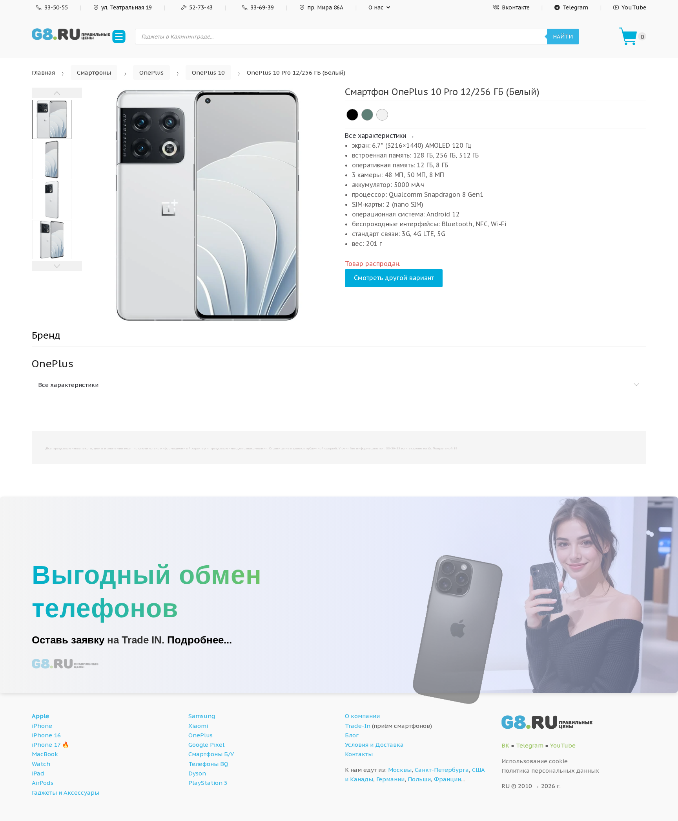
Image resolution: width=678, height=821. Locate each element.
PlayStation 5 (208, 782)
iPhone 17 (46, 744)
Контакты (359, 754)
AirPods (42, 782)
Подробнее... (199, 640)
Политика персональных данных (550, 770)
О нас (375, 7)
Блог (352, 735)
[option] (207, 205)
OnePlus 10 (208, 72)
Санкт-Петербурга (442, 769)
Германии (390, 779)
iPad (38, 773)
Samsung (201, 716)
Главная (43, 72)
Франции (447, 779)
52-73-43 (201, 7)
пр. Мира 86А (325, 7)
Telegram (575, 7)
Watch (41, 764)
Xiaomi (198, 725)
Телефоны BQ (208, 764)
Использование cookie (534, 761)
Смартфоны (94, 72)
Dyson (197, 773)
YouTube (634, 7)
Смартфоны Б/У (211, 754)
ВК (505, 745)
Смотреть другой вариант (394, 278)
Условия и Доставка (374, 744)
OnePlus (151, 72)
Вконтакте (516, 7)
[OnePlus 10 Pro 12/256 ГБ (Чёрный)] (352, 115)
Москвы (400, 769)
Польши (419, 779)
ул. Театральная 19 (126, 7)
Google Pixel (206, 744)
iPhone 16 (46, 735)
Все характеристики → (380, 135)
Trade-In (357, 725)
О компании (362, 716)
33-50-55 (56, 7)
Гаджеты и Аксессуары (65, 792)
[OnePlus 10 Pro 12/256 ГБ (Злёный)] (367, 115)
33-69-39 (262, 7)
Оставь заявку (68, 640)
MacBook (45, 754)
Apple (40, 716)
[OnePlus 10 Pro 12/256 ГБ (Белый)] (382, 115)
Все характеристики (68, 385)
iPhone (42, 725)
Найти (563, 36)
